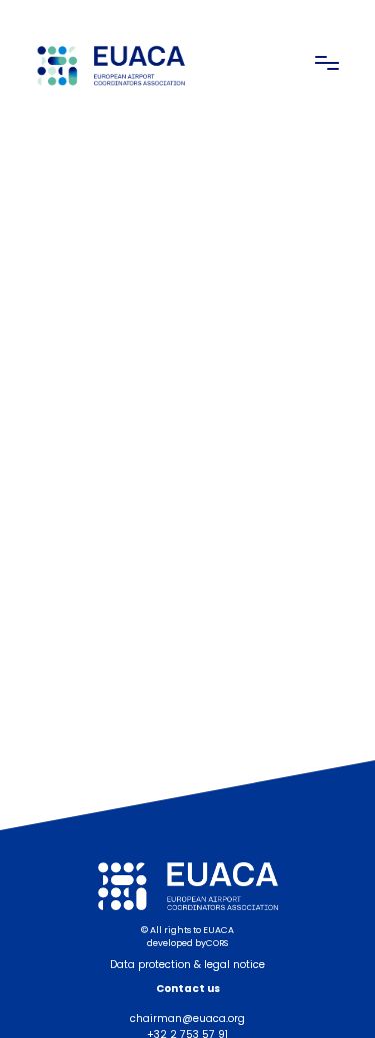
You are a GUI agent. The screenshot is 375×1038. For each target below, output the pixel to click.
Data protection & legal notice (187, 964)
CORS (217, 943)
